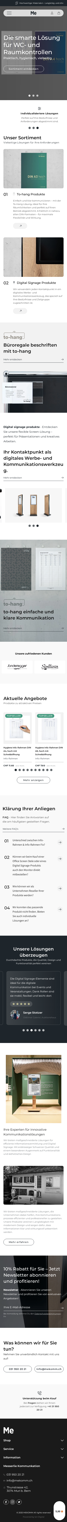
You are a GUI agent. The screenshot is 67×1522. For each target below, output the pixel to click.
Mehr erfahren (19, 1242)
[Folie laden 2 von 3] (33, 96)
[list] (33, 743)
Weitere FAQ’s (10, 828)
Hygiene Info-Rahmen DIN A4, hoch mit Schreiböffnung (17, 751)
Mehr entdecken (12, 359)
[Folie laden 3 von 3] (37, 96)
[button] (11, 13)
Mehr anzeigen (33, 780)
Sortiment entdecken (24, 68)
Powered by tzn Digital (33, 1517)
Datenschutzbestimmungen (48, 1313)
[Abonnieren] (62, 1308)
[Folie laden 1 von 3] (29, 96)
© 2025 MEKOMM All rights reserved (33, 1512)
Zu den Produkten (20, 226)
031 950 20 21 (17, 1369)
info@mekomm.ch (49, 1369)
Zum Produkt (20, 311)
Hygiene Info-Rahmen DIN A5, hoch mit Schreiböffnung (49, 751)
